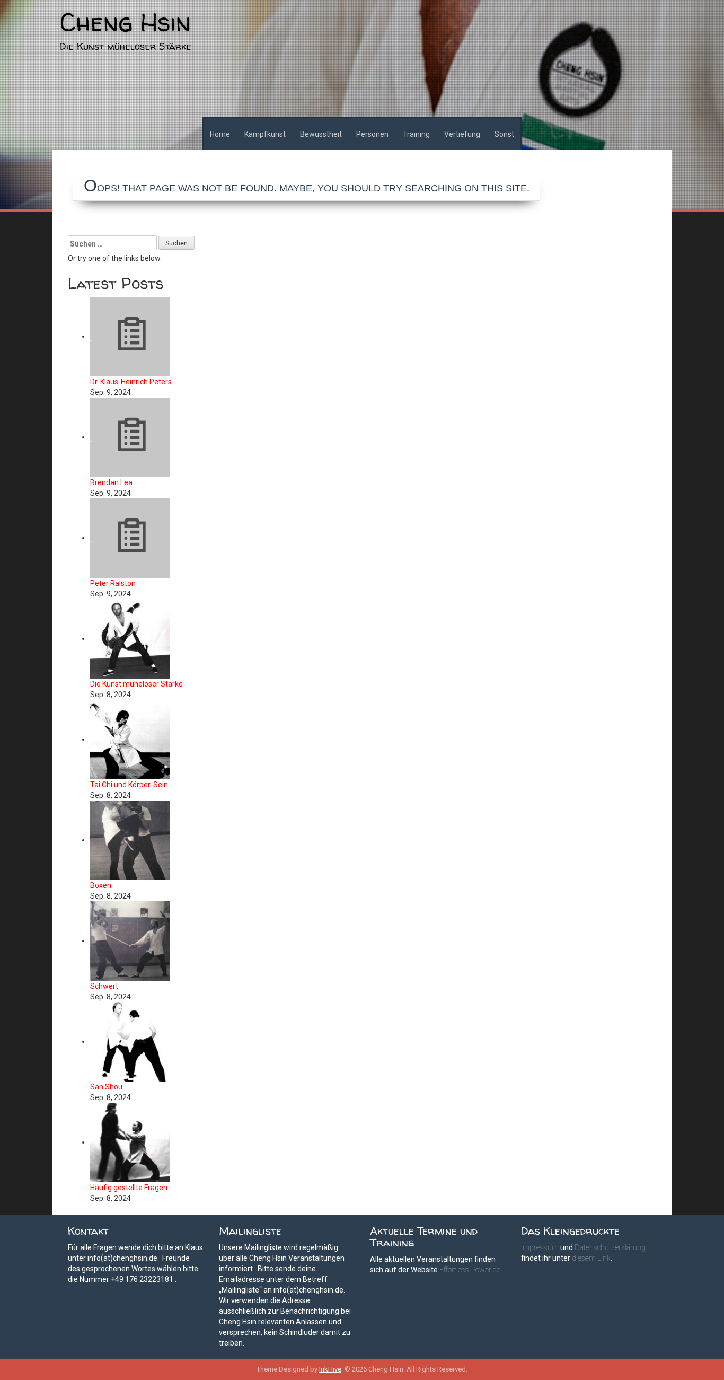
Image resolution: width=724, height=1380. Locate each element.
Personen (372, 134)
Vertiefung (462, 134)
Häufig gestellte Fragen (128, 1187)
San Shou (106, 1087)
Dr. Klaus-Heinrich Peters (131, 381)
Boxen (100, 885)
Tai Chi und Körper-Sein (129, 784)
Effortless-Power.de (469, 1269)
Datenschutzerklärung (610, 1247)
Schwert (104, 986)
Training (416, 134)
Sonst (504, 134)
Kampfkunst (265, 134)
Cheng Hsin (125, 21)
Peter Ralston (113, 583)
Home (220, 134)
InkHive (330, 1369)
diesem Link (591, 1258)
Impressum (540, 1247)
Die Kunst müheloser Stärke (136, 684)
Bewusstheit (321, 134)
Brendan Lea (111, 482)
